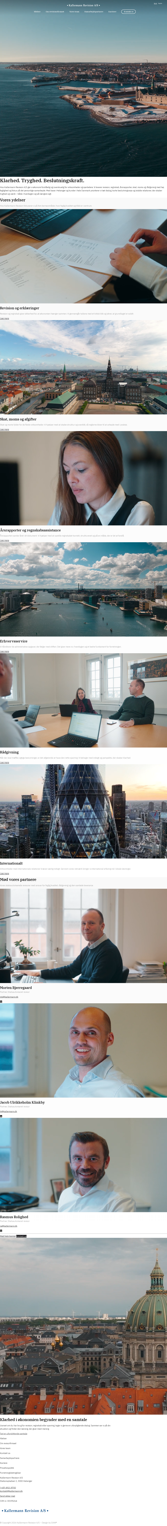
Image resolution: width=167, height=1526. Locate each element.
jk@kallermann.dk (8, 1111)
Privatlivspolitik (7, 1468)
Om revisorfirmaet (8, 1443)
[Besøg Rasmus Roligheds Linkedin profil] (1, 1230)
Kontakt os (128, 12)
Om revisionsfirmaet (55, 12)
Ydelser (37, 12)
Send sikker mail (7, 1496)
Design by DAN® (49, 1522)
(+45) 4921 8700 (8, 1487)
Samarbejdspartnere (93, 12)
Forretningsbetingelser (10, 1472)
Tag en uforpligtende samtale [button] (13, 1433)
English (160, 3)
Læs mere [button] (4, 318)
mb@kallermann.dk (9, 997)
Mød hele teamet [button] (8, 1236)
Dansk (155, 3)
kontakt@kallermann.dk (11, 1491)
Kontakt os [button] (21, 1236)
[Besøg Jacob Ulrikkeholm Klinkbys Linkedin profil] (1, 1116)
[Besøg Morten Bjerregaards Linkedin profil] (1, 1001)
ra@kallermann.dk (8, 1226)
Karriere (112, 12)
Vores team (74, 12)
